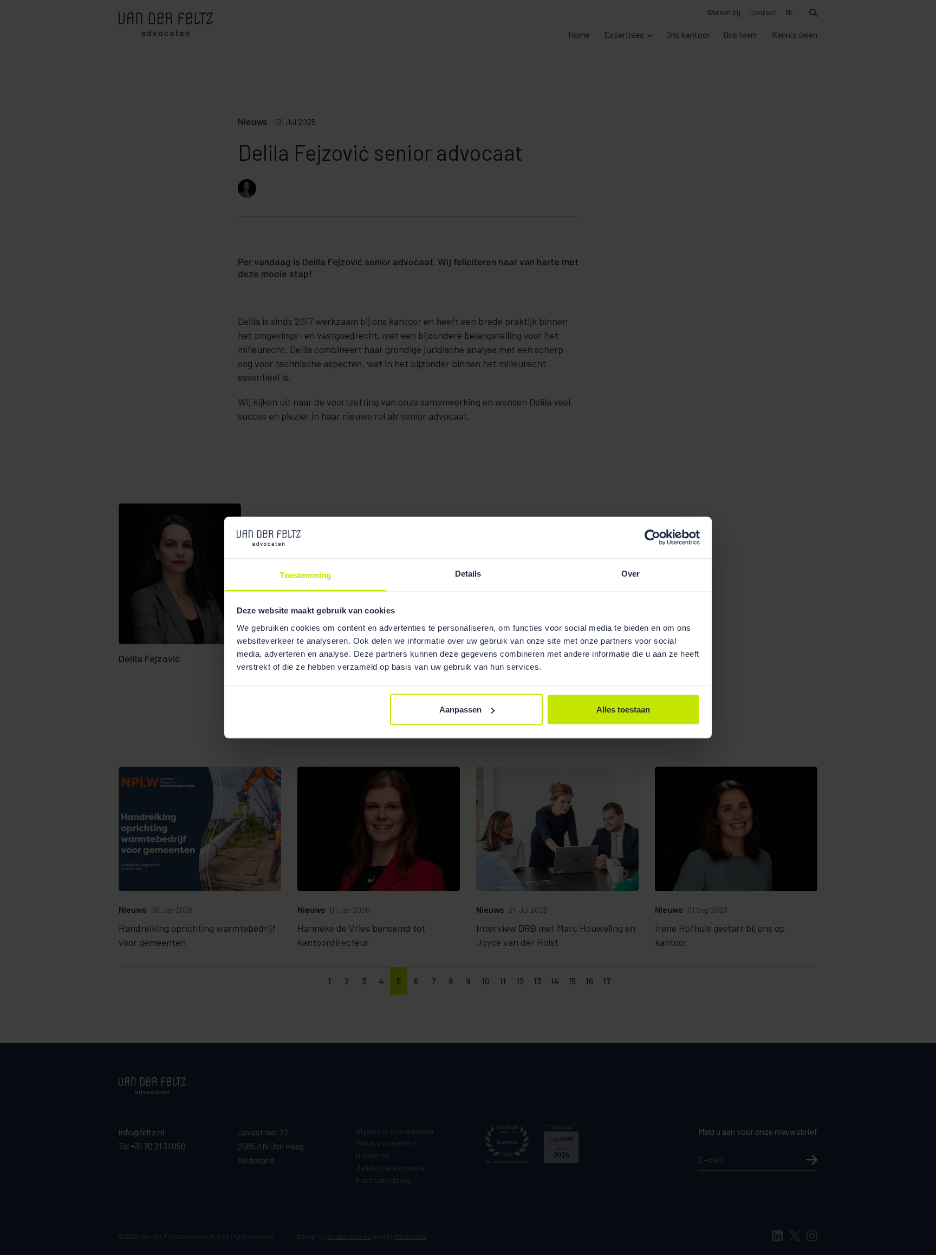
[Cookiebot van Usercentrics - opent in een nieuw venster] (652, 538)
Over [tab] (630, 573)
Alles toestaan (623, 709)
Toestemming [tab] (305, 574)
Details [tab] (468, 573)
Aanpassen (460, 709)
